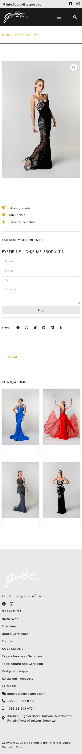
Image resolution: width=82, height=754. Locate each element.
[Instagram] (78, 4)
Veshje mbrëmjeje (25, 34)
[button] (59, 17)
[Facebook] (70, 4)
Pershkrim (15, 357)
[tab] (15, 357)
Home (6, 34)
